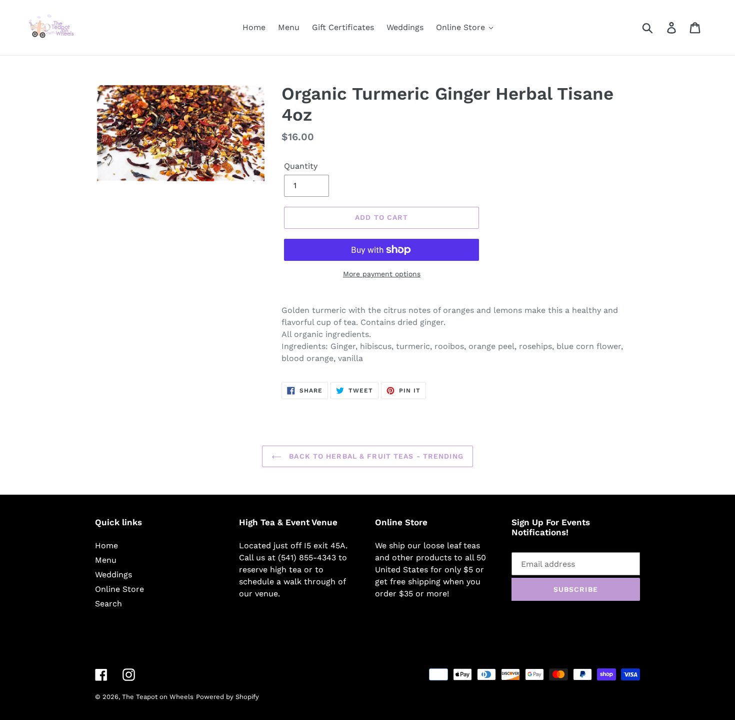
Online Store (119, 589)
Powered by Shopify (227, 696)
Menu (105, 560)
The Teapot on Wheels (158, 696)
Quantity (301, 166)
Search (108, 603)
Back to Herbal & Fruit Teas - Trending (375, 456)
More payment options (381, 274)
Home (106, 545)
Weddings (113, 574)
